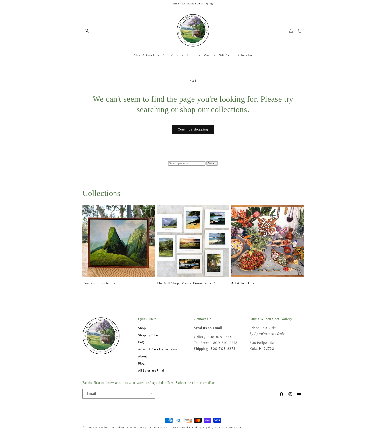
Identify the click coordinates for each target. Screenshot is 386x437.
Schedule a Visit (262, 328)
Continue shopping (193, 129)
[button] (86, 30)
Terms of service (181, 427)
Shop (142, 328)
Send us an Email (208, 328)
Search (212, 163)
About (142, 356)
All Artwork (240, 283)
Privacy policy (158, 427)
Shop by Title (148, 335)
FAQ (141, 342)
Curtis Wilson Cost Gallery (109, 427)
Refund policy (137, 427)
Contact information (230, 427)
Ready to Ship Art (96, 283)
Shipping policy (204, 427)
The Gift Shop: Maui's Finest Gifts (184, 283)
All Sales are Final (151, 371)
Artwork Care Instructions (157, 349)
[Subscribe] (150, 394)
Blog (141, 364)
